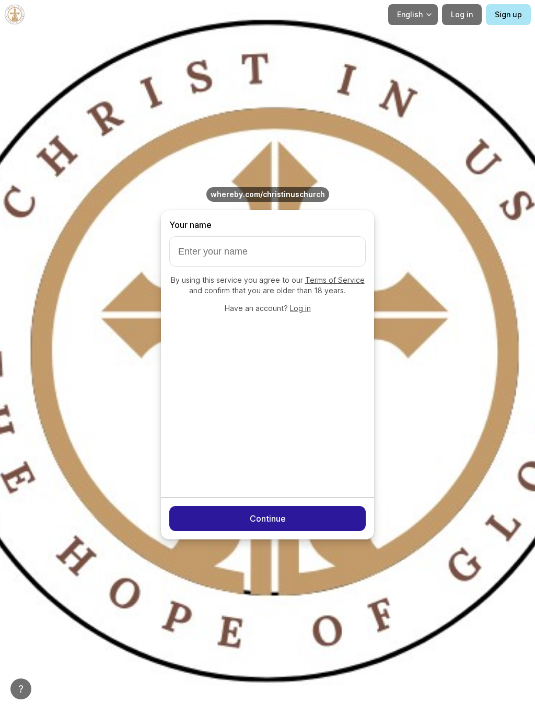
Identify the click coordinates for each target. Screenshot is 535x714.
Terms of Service (335, 279)
